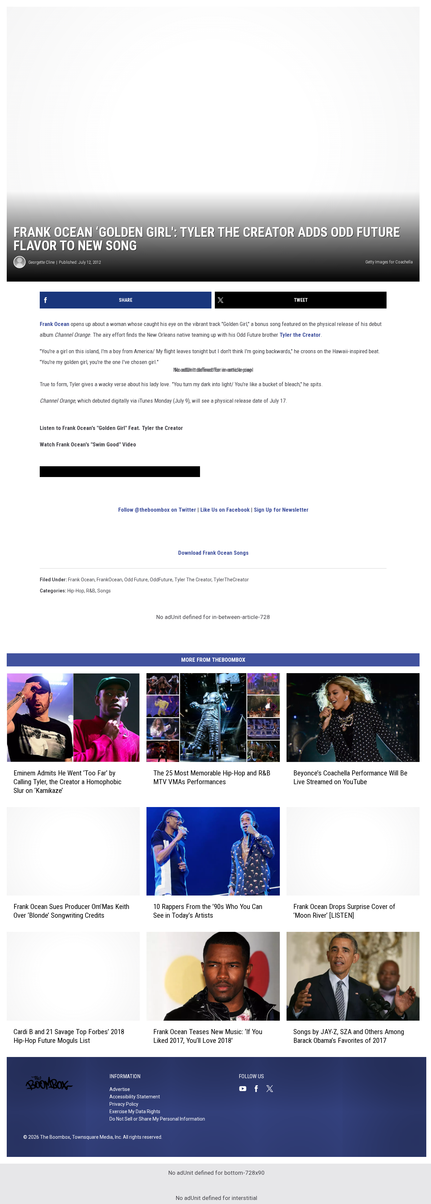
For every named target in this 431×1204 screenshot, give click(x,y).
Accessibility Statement (134, 1096)
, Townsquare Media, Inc (95, 1137)
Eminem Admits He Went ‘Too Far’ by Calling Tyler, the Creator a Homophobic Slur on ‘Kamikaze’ (67, 782)
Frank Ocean (54, 324)
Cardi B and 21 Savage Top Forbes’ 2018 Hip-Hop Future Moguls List (68, 1036)
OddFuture (161, 579)
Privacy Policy (123, 1104)
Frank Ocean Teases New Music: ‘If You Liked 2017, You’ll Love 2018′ (207, 1036)
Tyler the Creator (300, 334)
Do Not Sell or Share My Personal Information (157, 1119)
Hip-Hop (75, 590)
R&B (90, 590)
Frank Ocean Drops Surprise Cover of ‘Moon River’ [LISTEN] (344, 911)
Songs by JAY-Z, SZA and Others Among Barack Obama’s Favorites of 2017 (348, 1036)
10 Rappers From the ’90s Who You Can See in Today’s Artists (207, 911)
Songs (104, 590)
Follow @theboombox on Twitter (157, 509)
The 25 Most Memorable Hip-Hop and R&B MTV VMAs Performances (211, 777)
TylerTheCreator (231, 579)
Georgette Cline (41, 262)
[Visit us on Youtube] (245, 1089)
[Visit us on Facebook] (259, 1089)
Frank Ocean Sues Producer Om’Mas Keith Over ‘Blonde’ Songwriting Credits (71, 911)
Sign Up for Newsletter (281, 509)
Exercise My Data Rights (134, 1111)
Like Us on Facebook (225, 509)
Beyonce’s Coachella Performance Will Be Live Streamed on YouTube (350, 777)
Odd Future (136, 579)
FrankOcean (109, 579)
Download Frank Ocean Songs (213, 552)
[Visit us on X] (272, 1089)
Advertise (119, 1089)
